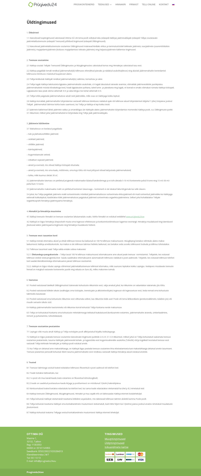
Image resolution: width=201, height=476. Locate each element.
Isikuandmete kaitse (116, 447)
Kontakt (164, 5)
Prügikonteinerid (84, 5)
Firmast (133, 5)
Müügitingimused (115, 438)
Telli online (148, 5)
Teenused (103, 5)
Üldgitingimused (114, 443)
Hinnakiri (120, 5)
